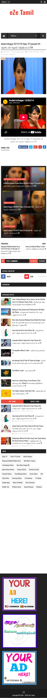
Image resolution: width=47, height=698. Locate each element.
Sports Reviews (28, 487)
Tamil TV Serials (15, 456)
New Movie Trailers (29, 461)
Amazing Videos (17, 478)
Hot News (12, 401)
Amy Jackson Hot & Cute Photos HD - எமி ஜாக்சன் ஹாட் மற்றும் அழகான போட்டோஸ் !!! (28, 331)
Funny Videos (34, 474)
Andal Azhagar (33, 52)
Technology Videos (8, 465)
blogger (42, 261)
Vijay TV (12, 54)
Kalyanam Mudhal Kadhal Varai (15, 179)
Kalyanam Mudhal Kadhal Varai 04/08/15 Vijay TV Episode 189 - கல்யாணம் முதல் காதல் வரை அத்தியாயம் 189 (24, 184)
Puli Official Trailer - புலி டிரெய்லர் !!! (23, 370)
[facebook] (41, 1)
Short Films (34, 401)
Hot (42, 474)
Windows (39, 487)
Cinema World (21, 469)
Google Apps (6, 482)
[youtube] (44, 1)
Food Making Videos (21, 474)
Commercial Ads (34, 469)
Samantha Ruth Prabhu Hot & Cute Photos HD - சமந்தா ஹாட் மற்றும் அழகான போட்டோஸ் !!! (27, 341)
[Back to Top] (23, 692)
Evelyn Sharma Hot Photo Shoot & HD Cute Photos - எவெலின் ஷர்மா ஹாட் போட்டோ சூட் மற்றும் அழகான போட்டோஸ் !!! (28, 428)
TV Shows (38, 478)
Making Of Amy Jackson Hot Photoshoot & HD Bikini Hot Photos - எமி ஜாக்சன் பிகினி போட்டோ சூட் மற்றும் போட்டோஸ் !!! (28, 312)
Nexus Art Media (18, 482)
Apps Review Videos (8, 469)
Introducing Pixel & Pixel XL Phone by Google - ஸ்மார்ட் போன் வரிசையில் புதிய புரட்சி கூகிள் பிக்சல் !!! (29, 361)
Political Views (16, 487)
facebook (33, 261)
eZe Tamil (22, 12)
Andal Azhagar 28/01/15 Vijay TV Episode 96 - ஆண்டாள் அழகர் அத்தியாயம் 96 (22, 231)
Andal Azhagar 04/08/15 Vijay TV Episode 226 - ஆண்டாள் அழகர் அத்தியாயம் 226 (23, 208)
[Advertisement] (20, 529)
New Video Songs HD (23, 465)
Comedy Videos (7, 474)
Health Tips (5, 487)
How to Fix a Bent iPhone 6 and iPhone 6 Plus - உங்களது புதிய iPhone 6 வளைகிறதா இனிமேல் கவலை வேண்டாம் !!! (27, 383)
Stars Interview (30, 482)
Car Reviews (28, 478)
